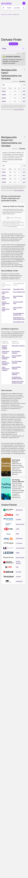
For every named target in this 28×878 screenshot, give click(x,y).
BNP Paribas (19, 510)
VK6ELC (4, 98)
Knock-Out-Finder (6, 289)
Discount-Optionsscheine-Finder (6, 303)
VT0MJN (25, 172)
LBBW (17, 553)
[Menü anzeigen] (3, 7)
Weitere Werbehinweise (19, 109)
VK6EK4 (25, 101)
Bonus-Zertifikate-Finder (19, 292)
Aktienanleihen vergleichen (18, 345)
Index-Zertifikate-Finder (18, 322)
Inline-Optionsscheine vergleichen (5, 357)
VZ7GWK (25, 175)
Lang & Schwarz (20, 548)
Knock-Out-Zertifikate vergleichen (4, 347)
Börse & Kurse (4, 14)
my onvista (17, 8)
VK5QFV (4, 94)
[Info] (24, 69)
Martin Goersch (21, 244)
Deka (17, 514)
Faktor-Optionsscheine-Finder (6, 309)
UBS (17, 567)
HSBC (17, 529)
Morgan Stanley (20, 557)
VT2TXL (4, 172)
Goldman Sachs (20, 524)
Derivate (9, 14)
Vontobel (18, 576)
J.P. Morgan (19, 543)
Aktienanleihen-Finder (18, 289)
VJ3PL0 (25, 178)
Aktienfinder (18, 259)
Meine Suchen (13, 43)
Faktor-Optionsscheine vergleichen (5, 369)
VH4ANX (4, 178)
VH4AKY (4, 182)
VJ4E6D (25, 182)
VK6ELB (4, 101)
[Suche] (23, 7)
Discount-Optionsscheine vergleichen (5, 363)
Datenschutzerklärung (12, 226)
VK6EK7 (25, 91)
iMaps (17, 533)
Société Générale (18, 562)
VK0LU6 (4, 175)
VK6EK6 (25, 98)
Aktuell (9, 8)
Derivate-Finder (16, 14)
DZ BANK (18, 519)
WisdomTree (19, 581)
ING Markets (19, 538)
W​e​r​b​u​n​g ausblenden (19, 25)
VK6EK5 (25, 94)
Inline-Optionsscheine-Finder (6, 298)
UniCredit (18, 572)
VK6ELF (4, 91)
